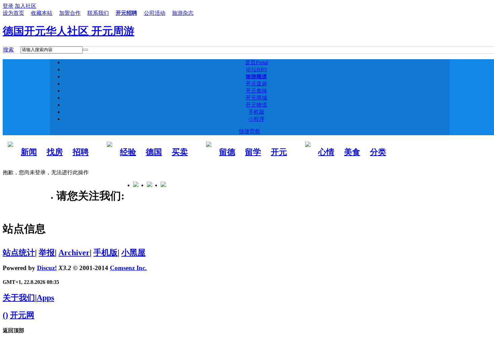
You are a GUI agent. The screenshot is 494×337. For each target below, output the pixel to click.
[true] (85, 50)
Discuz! (47, 267)
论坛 (256, 69)
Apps (45, 297)
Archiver (74, 252)
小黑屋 (133, 252)
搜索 (8, 49)
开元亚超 (256, 83)
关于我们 (19, 297)
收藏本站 (41, 13)
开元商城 (256, 98)
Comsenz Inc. (128, 267)
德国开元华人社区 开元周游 (68, 31)
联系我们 (98, 13)
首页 (256, 62)
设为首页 (13, 13)
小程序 (256, 119)
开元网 (22, 315)
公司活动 (154, 13)
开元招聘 (126, 13)
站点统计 (19, 252)
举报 (47, 252)
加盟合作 (70, 13)
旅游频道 (256, 76)
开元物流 (256, 105)
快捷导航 (249, 131)
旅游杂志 (183, 13)
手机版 (256, 112)
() (5, 315)
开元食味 (256, 90)
